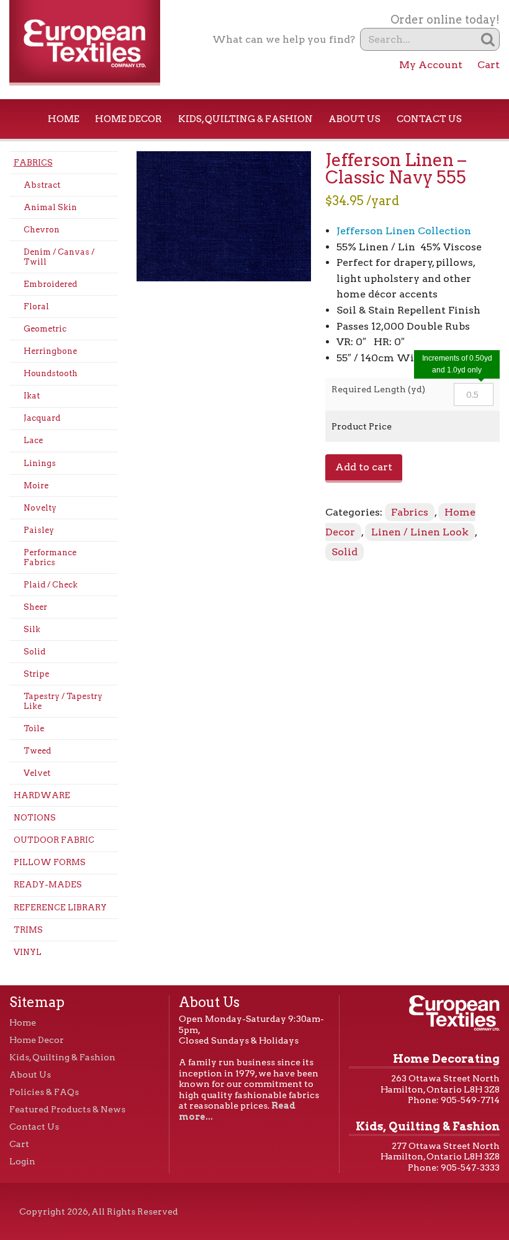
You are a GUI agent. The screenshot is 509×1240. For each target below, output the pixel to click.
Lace (33, 440)
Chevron (42, 229)
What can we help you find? (283, 39)
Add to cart (363, 467)
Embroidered (50, 284)
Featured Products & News (67, 1109)
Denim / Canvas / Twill (59, 256)
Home (63, 119)
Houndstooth (51, 373)
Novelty (40, 507)
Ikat (32, 395)
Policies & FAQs (44, 1092)
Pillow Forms (50, 862)
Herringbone (50, 351)
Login (22, 1161)
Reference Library (60, 907)
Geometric (45, 328)
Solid (34, 651)
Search (488, 39)
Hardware (42, 795)
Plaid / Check (51, 584)
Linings (40, 463)
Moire (36, 485)
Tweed (37, 750)
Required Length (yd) (378, 389)
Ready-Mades (48, 884)
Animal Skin (50, 207)
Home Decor (128, 119)
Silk (32, 629)
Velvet (37, 773)
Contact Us (429, 119)
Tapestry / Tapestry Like (63, 701)
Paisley (39, 530)
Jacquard (42, 418)
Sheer (35, 607)
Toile (34, 728)
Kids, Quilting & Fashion (245, 119)
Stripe (36, 674)
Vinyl (28, 952)
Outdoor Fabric (54, 840)
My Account (430, 65)
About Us (354, 119)
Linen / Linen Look (420, 532)
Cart (488, 65)
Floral (36, 306)
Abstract (42, 185)
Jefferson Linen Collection (403, 231)
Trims (28, 929)
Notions (35, 817)
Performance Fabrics (50, 557)
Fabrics (33, 162)
